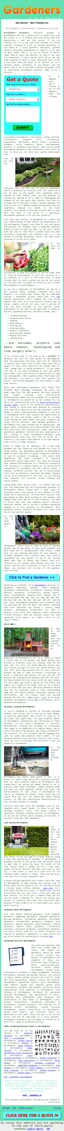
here (51, 936)
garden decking (48, 1070)
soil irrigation (14, 1038)
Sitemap (6, 1108)
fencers (25, 1043)
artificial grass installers (18, 1053)
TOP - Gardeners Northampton (18, 1077)
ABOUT (41, 18)
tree (58, 990)
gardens (56, 48)
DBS (58, 297)
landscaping (50, 198)
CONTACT (48, 18)
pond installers (26, 1060)
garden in (41, 359)
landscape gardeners (28, 1065)
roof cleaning (11, 1070)
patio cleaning (25, 1046)
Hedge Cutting (26, 1108)
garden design (25, 1041)
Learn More (35, 1128)
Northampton (40, 585)
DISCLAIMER (57, 18)
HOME (29, 18)
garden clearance (48, 1058)
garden (31, 35)
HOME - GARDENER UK (32, 1095)
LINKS (35, 18)
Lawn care (48, 888)
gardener (38, 70)
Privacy (57, 1108)
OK (48, 1128)
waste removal (36, 1068)
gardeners (35, 387)
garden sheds (24, 1073)
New (14, 1108)
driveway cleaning (45, 1063)
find (12, 914)
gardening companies (37, 412)
